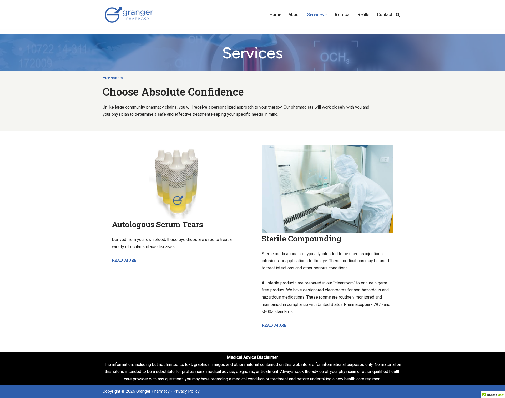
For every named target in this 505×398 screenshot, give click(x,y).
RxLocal (342, 14)
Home (275, 14)
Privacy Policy (186, 391)
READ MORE (124, 260)
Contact (384, 14)
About (294, 14)
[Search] (398, 15)
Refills (364, 14)
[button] (326, 15)
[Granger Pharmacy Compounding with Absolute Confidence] (129, 14)
